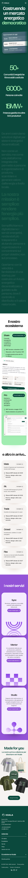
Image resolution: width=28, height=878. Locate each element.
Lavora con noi (5, 849)
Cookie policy (4, 867)
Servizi (3, 844)
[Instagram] (14, 870)
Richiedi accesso (12, 389)
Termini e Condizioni (15, 867)
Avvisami (19, 464)
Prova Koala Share (18, 335)
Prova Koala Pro (18, 395)
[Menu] (26, 3)
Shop (2, 846)
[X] (16, 870)
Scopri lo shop (14, 798)
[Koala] (5, 3)
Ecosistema (4, 841)
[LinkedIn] (11, 870)
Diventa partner (5, 859)
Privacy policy (20, 864)
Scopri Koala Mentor (13, 660)
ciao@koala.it (4, 829)
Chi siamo (4, 838)
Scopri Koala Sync (13, 610)
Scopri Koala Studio (13, 709)
